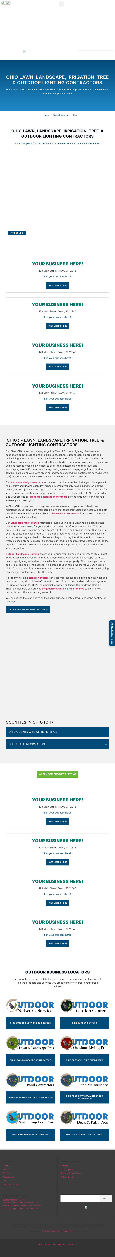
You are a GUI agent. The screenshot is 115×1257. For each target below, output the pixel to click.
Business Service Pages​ (71, 1173)
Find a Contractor (61, 115)
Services (64, 1166)
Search (105, 1198)
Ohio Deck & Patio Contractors (84, 1135)
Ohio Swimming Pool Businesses (30, 1135)
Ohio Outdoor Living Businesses (84, 1060)
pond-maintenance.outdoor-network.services (22, 1206)
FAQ (5, 1181)
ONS (96, 1251)
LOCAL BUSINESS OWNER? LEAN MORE (28, 610)
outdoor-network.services (14, 1200)
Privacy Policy (55, 1231)
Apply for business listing (57, 774)
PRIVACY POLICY (68, 1244)
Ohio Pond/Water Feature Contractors (30, 1097)
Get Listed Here (58, 285)
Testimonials (8, 1177)
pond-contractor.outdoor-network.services (21, 1203)
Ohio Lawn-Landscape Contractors (30, 1060)
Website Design (67, 1177)
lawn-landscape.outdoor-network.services (21, 1208)
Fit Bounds (17, 233)
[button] (61, 4)
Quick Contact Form (112, 633)
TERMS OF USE (47, 1244)
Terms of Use (68, 1231)
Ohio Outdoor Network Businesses (30, 1023)
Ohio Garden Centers (84, 1023)
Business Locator (10, 1184)
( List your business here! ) (57, 276)
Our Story (7, 1173)
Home (46, 115)
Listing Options (67, 1169)
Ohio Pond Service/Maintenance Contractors (84, 1097)
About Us (7, 1169)
